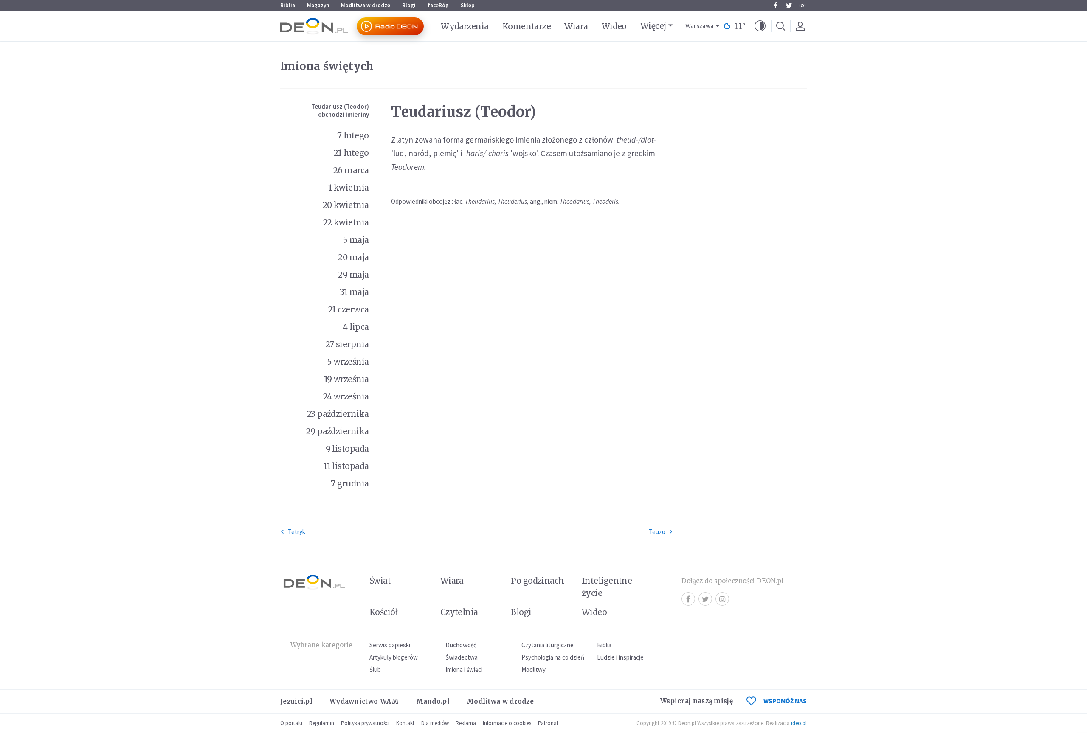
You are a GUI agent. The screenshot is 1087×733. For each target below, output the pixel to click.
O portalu (291, 723)
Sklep (468, 5)
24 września (346, 396)
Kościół (383, 612)
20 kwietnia (346, 205)
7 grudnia (350, 483)
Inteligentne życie (607, 587)
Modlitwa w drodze (365, 5)
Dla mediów (435, 723)
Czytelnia (459, 612)
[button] (760, 26)
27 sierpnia (347, 344)
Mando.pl (433, 701)
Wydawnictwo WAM (364, 701)
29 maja (353, 275)
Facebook (775, 5)
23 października (338, 414)
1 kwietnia (348, 188)
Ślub (375, 670)
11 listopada (346, 466)
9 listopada (347, 449)
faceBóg (438, 5)
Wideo (614, 26)
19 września (346, 379)
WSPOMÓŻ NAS (785, 701)
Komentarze (526, 26)
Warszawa (699, 26)
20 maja (353, 257)
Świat (380, 581)
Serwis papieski (389, 645)
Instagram (802, 5)
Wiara (576, 26)
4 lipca (356, 327)
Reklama (466, 723)
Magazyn (318, 5)
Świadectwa (461, 657)
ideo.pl (799, 723)
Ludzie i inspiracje (620, 657)
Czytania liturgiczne (547, 645)
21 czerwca (348, 309)
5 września (348, 362)
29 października (337, 431)
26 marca (351, 170)
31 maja (354, 292)
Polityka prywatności (365, 723)
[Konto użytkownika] (800, 26)
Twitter (789, 5)
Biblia (287, 5)
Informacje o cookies (507, 723)
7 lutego (353, 135)
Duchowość (460, 645)
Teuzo (657, 532)
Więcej (653, 26)
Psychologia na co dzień (552, 657)
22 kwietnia (346, 222)
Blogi (409, 5)
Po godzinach (537, 581)
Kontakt (405, 723)
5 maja (356, 240)
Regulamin (321, 723)
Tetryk (296, 532)
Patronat (548, 723)
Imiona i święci (463, 670)
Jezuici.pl (296, 701)
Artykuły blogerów (393, 657)
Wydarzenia (465, 26)
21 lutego (351, 153)
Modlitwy (533, 670)
